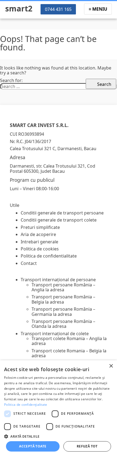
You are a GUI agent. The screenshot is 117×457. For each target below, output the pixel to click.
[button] (58, 436)
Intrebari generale (39, 242)
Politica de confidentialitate (49, 256)
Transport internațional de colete (55, 334)
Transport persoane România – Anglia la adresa (63, 287)
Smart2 (18, 8)
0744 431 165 (58, 9)
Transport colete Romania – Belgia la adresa (69, 353)
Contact (29, 263)
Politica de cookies (40, 249)
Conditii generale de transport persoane (62, 213)
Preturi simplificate (40, 227)
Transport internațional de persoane (58, 280)
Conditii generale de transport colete (59, 220)
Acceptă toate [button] (32, 446)
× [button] (111, 366)
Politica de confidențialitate (25, 404)
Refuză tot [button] (87, 446)
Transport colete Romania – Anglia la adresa (69, 340)
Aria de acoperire (38, 234)
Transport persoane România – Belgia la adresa (63, 299)
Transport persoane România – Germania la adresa (63, 311)
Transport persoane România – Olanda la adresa (63, 323)
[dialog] (58, 408)
